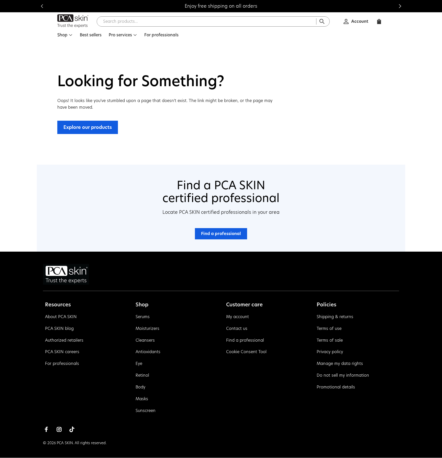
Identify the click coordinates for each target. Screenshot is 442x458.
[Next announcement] (400, 6)
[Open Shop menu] (71, 35)
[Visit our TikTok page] (72, 429)
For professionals (161, 35)
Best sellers (91, 35)
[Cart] (379, 21)
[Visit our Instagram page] (59, 429)
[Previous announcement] (42, 6)
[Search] (322, 21)
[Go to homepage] (73, 20)
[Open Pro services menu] (135, 35)
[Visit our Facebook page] (46, 429)
